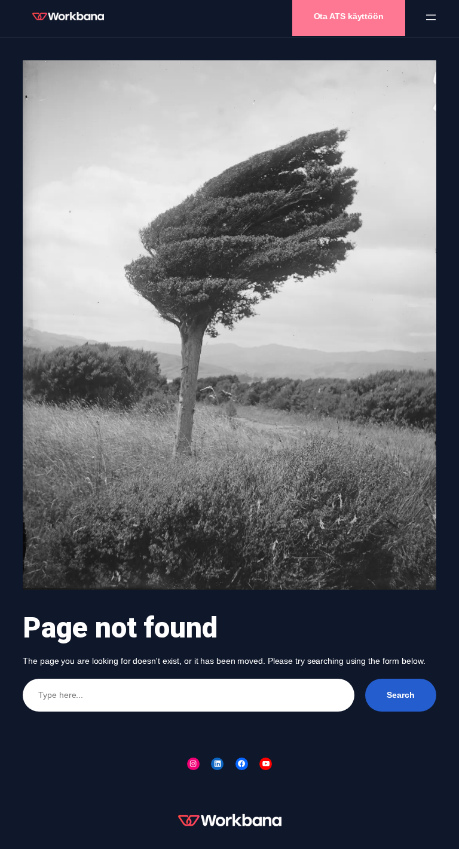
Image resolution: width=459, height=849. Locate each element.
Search (400, 695)
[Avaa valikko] (431, 17)
